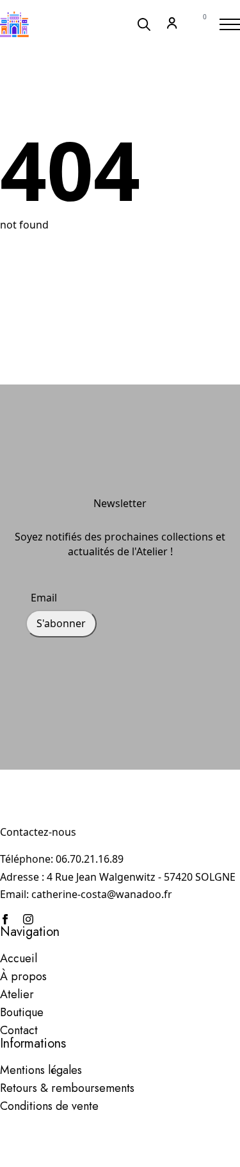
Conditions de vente (49, 1106)
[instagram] (28, 919)
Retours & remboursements (67, 1088)
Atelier (17, 994)
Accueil (18, 958)
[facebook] (5, 919)
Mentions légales (41, 1070)
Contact (19, 1030)
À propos (23, 976)
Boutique (22, 1012)
